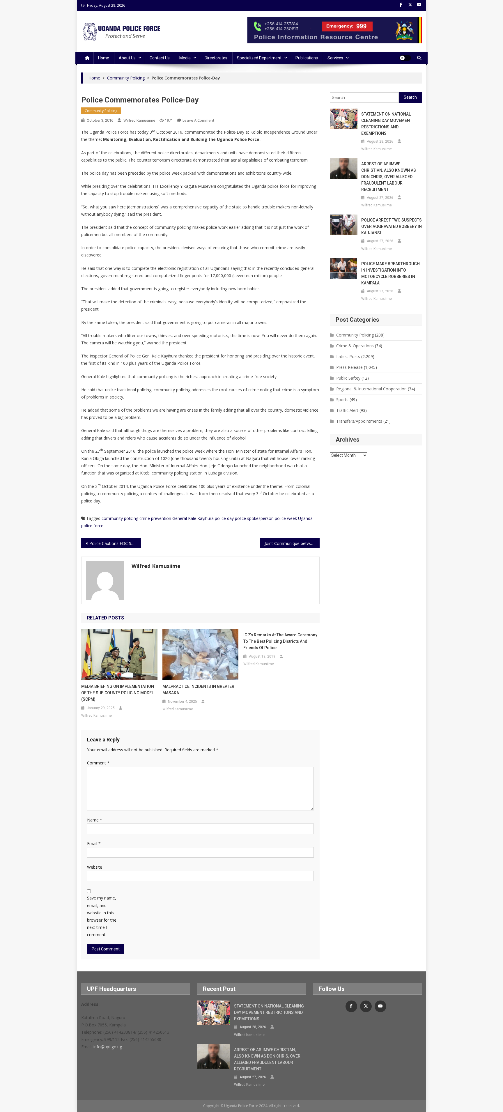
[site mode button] (405, 58)
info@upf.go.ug (107, 1046)
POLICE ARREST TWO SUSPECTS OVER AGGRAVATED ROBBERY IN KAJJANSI (391, 226)
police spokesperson (254, 518)
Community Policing (101, 110)
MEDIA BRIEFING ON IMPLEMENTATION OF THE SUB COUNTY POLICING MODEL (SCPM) (117, 693)
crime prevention (155, 518)
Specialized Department (259, 58)
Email (94, 843)
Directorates (216, 58)
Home (103, 58)
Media (185, 58)
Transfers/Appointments (359, 421)
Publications (306, 58)
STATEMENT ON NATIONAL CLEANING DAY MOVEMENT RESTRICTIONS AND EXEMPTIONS (386, 124)
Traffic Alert (347, 410)
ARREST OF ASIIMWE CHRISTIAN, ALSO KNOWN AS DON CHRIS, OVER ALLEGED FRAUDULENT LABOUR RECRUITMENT (388, 177)
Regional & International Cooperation (371, 389)
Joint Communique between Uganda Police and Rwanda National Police (292, 543)
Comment (98, 763)
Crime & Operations (355, 345)
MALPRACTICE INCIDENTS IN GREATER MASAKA (198, 689)
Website (94, 867)
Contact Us (160, 58)
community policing (120, 518)
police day (224, 518)
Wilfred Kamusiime (139, 120)
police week (286, 518)
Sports (342, 399)
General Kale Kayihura (193, 518)
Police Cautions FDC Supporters (115, 543)
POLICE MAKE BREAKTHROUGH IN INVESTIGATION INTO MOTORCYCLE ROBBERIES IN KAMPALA (390, 273)
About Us (127, 58)
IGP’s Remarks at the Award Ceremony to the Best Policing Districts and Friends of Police (280, 641)
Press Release (349, 367)
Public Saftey (348, 378)
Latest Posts (348, 356)
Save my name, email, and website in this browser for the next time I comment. (101, 916)
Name (94, 820)
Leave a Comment (198, 120)
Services (335, 58)
